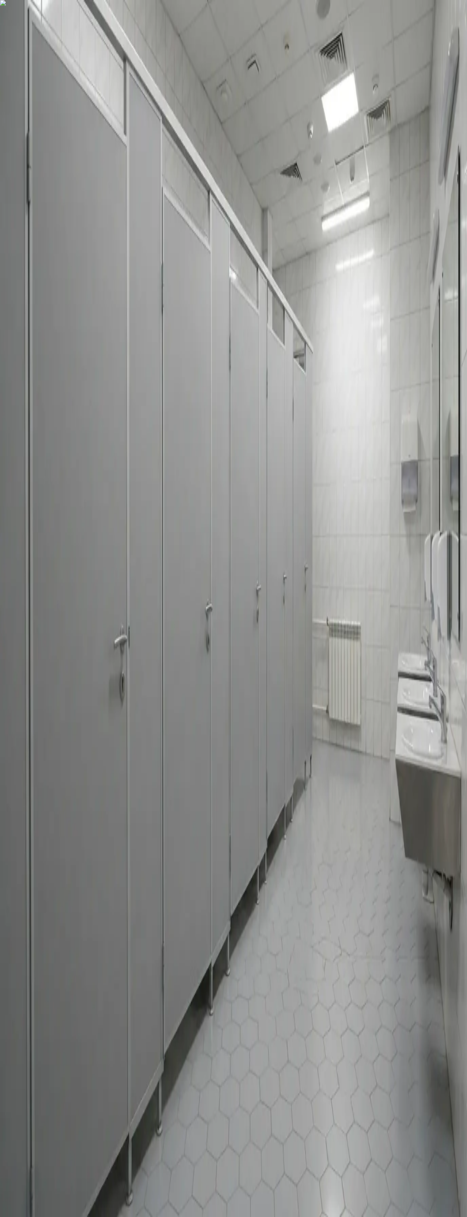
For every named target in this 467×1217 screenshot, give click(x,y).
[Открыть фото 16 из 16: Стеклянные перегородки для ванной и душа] (93, 200)
